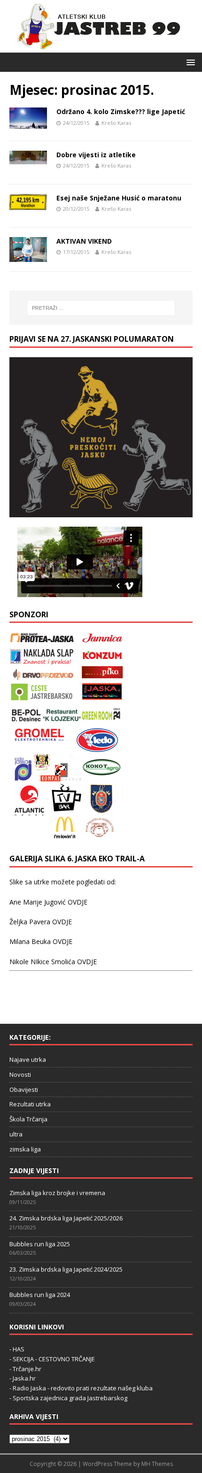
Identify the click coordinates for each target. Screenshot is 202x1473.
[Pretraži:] (101, 308)
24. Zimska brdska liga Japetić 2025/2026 (66, 1218)
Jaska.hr (24, 1378)
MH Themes (157, 1464)
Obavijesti (23, 1089)
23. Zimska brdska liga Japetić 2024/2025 (66, 1269)
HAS (18, 1349)
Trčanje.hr (27, 1369)
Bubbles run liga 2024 (39, 1294)
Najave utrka (27, 1059)
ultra (16, 1134)
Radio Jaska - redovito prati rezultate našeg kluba (83, 1388)
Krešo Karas (116, 122)
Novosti (20, 1074)
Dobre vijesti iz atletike (96, 154)
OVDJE (77, 902)
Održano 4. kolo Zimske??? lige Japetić (120, 111)
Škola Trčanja (28, 1119)
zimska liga (25, 1149)
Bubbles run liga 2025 (39, 1244)
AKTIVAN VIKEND (84, 241)
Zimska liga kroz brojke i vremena (57, 1193)
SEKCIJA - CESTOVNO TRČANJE (54, 1359)
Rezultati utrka (30, 1104)
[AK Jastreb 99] (96, 47)
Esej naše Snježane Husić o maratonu (118, 197)
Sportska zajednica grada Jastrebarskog (70, 1398)
